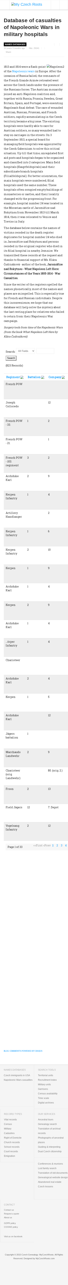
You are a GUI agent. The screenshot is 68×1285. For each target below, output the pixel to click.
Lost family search (47, 1168)
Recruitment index (47, 1080)
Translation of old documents (53, 1173)
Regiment (13, 377)
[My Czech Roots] (26, 4)
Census (8, 1124)
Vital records (10, 1119)
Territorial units (45, 1075)
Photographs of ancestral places (51, 1140)
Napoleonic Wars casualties (18, 1080)
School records (11, 1147)
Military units (44, 1084)
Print (57, 44)
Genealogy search (47, 1124)
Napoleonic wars (23, 71)
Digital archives (46, 1102)
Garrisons (43, 1089)
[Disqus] (34, 901)
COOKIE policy (11, 1227)
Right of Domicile (13, 1137)
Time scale (43, 1098)
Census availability (47, 1093)
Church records (12, 1142)
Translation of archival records (49, 1131)
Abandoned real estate (49, 1182)
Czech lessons (45, 1186)
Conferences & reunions (50, 1163)
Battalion (34, 377)
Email (63, 44)
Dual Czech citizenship (50, 1151)
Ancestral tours (45, 1119)
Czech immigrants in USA (17, 1075)
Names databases (15, 44)
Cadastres (9, 1133)
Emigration (9, 1156)
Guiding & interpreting (49, 1147)
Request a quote (11, 1214)
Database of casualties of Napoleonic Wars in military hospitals (33, 27)
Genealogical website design (53, 1177)
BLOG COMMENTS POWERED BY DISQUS (23, 1050)
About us (8, 1217)
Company (55, 377)
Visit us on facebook (13, 1236)
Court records (11, 1151)
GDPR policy (10, 1223)
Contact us (9, 1210)
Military (7, 1128)
